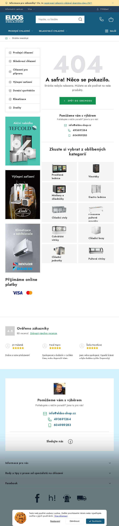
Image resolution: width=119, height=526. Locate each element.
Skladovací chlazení (24, 61)
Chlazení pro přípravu (20, 71)
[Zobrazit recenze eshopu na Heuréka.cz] (52, 498)
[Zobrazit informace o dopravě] (82, 498)
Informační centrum (14, 9)
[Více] (110, 31)
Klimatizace (19, 99)
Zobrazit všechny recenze (43, 333)
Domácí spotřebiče (24, 90)
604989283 (80, 135)
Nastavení (55, 521)
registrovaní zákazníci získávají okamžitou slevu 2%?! (68, 3)
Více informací (60, 516)
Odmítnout (74, 521)
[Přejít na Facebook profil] (37, 498)
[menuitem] (20, 31)
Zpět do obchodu (80, 100)
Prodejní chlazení (23, 52)
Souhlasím (96, 521)
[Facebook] (70, 441)
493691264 (102, 19)
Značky (17, 107)
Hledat (80, 19)
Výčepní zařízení (22, 82)
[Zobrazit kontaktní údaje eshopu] (67, 498)
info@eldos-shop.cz (80, 125)
